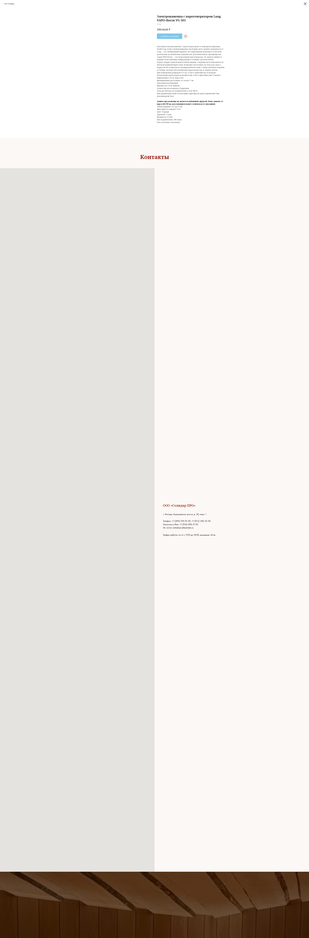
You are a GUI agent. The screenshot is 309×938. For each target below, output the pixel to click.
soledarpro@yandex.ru (183, 527)
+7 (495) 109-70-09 (181, 521)
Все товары (9, 4)
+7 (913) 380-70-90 (201, 521)
